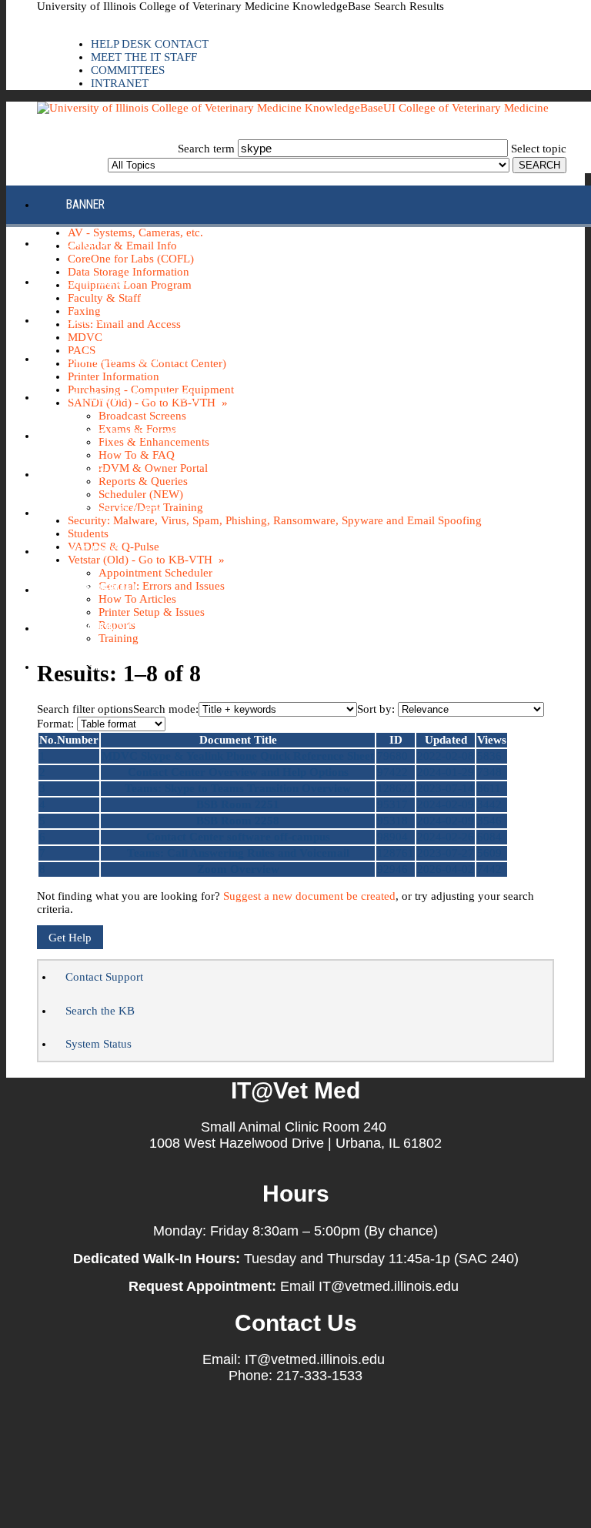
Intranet (120, 83)
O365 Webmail (102, 589)
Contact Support (104, 977)
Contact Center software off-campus (238, 837)
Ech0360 (88, 320)
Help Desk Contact (150, 44)
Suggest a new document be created (309, 896)
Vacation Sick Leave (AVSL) (137, 627)
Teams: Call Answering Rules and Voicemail (238, 853)
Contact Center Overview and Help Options (238, 772)
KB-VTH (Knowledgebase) (131, 397)
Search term (206, 148)
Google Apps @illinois (126, 358)
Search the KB (100, 1011)
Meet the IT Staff (144, 57)
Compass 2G (98, 281)
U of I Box (92, 550)
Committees (128, 70)
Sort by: (376, 709)
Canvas (86, 243)
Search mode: (166, 709)
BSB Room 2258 (237, 820)
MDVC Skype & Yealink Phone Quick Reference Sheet (238, 756)
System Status (98, 1044)
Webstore (92, 666)
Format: (55, 723)
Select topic (538, 148)
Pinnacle (90, 473)
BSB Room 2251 (237, 804)
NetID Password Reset (124, 435)
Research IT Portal (117, 512)
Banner (85, 204)
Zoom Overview (238, 869)
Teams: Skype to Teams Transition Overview (238, 788)
